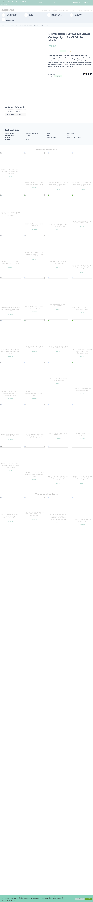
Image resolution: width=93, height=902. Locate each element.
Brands (80, 10)
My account (76, 2)
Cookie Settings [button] (79, 898)
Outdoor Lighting (58, 10)
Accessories (88, 10)
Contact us (4, 4)
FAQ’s (16, 1)
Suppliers (10, 1)
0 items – (88, 2)
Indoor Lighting (45, 10)
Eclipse (12, 25)
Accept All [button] (88, 898)
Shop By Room (70, 10)
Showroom (23, 1)
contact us (63, 51)
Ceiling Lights (58, 76)
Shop (8, 25)
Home (3, 1)
